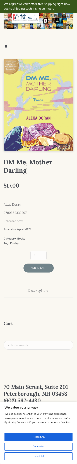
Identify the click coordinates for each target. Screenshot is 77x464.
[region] (38, 433)
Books (21, 239)
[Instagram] (41, 35)
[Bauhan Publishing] (38, 18)
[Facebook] (35, 35)
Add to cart (39, 268)
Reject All (38, 456)
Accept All (39, 437)
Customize (38, 446)
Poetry (14, 243)
